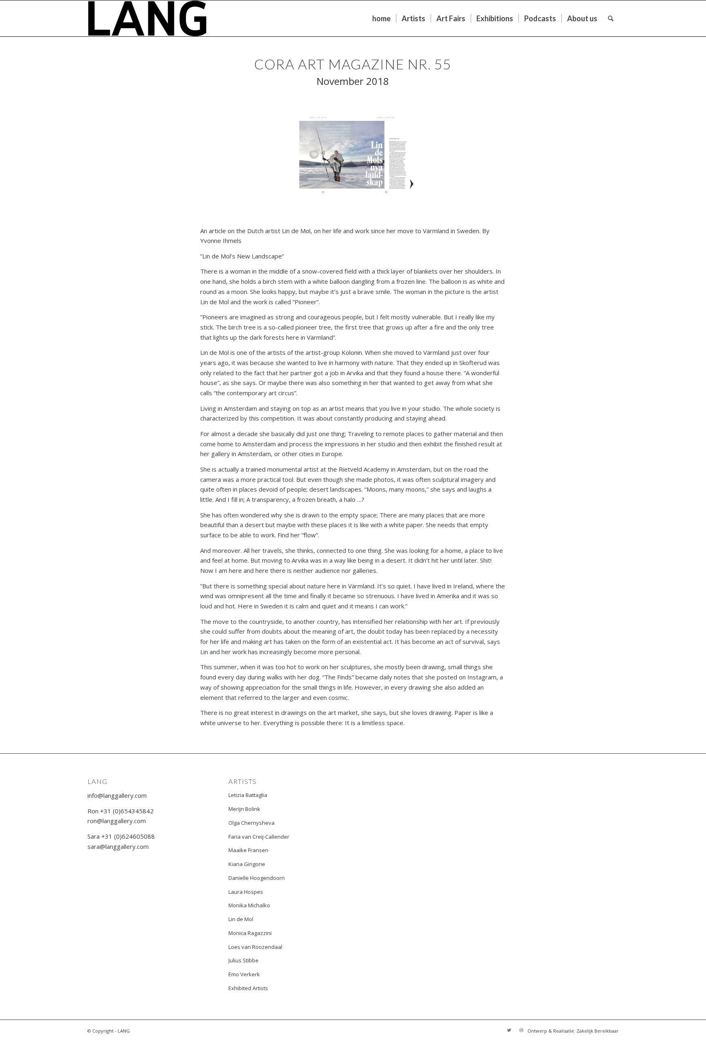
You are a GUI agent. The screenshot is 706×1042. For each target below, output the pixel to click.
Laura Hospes (245, 891)
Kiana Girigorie (246, 864)
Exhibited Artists (248, 988)
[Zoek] (611, 18)
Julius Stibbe (243, 960)
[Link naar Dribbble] (521, 1030)
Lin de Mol (240, 919)
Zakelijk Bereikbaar (597, 1031)
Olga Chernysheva (251, 822)
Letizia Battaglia (247, 795)
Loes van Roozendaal (255, 947)
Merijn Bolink (244, 809)
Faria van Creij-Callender (258, 836)
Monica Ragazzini (250, 933)
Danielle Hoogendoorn (256, 878)
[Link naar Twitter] (509, 1030)
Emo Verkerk (244, 974)
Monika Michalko (249, 905)
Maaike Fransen (248, 850)
